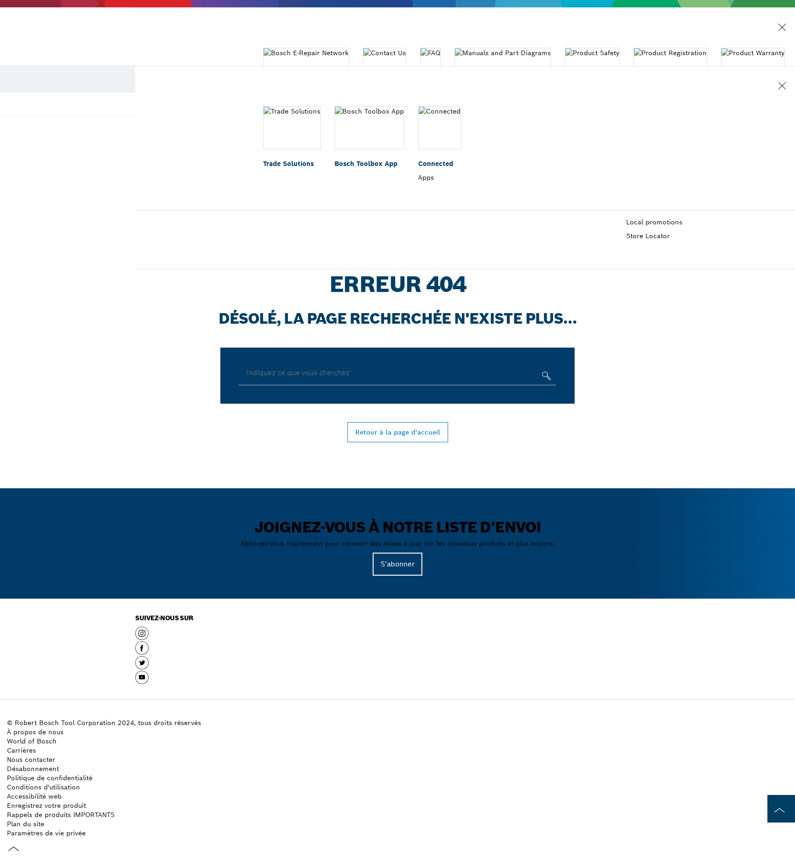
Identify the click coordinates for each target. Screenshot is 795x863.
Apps (426, 177)
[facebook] (142, 651)
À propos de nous (35, 732)
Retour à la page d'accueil (397, 432)
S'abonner (397, 564)
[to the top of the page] (781, 809)
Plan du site (25, 824)
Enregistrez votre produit (46, 805)
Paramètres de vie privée (46, 833)
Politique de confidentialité (49, 778)
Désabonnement (33, 769)
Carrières (21, 750)
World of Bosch (32, 741)
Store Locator (648, 236)
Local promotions (654, 222)
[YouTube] (142, 681)
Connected (435, 163)
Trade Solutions (288, 163)
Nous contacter (31, 759)
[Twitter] (142, 666)
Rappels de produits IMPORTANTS (61, 815)
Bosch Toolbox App (366, 163)
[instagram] (142, 637)
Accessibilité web (34, 796)
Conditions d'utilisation (43, 787)
